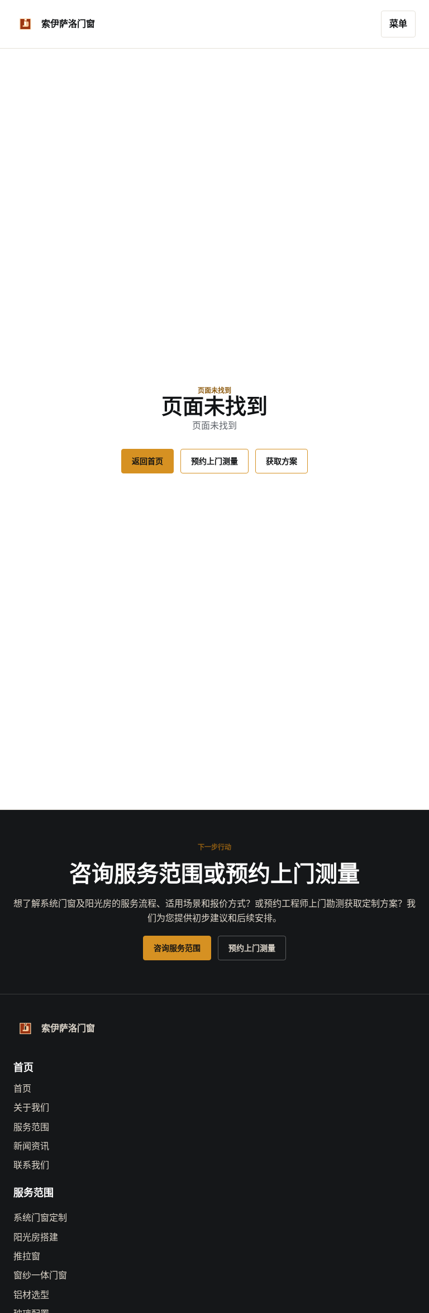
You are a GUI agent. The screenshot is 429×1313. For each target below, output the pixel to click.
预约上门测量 (214, 461)
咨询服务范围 (177, 948)
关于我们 (31, 1107)
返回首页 (147, 461)
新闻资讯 (31, 1146)
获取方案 (281, 461)
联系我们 (31, 1165)
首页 (22, 1088)
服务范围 (31, 1127)
